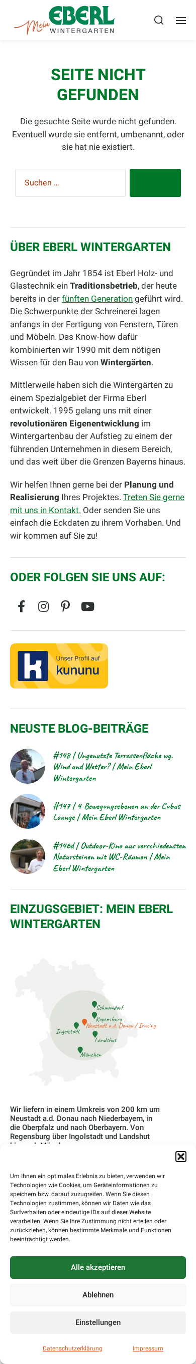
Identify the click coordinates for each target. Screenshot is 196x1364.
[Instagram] (43, 606)
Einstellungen (98, 1322)
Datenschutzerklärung (73, 1348)
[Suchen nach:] (68, 185)
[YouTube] (87, 606)
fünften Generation (97, 299)
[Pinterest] (65, 606)
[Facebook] (21, 606)
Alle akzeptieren (98, 1267)
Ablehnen (98, 1294)
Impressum (148, 1348)
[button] (181, 1157)
